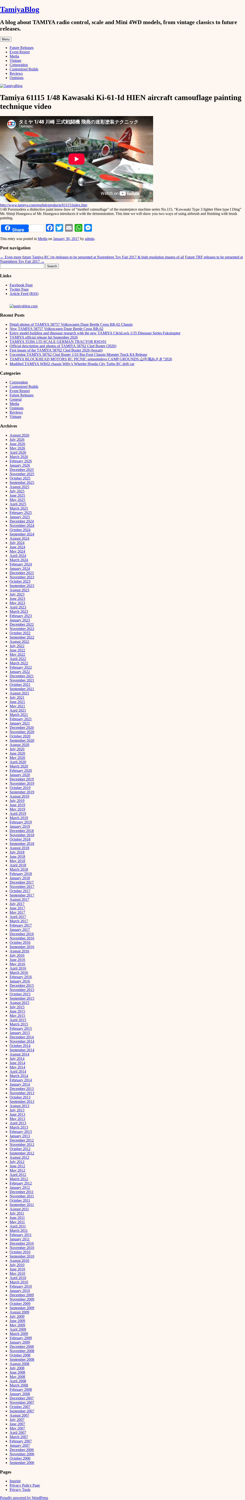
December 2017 (22, 882)
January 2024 (20, 568)
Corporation (19, 65)
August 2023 (19, 590)
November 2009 (22, 1299)
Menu (6, 39)
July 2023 (17, 594)
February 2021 (21, 719)
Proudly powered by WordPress (24, 1498)
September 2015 (22, 998)
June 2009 (17, 1321)
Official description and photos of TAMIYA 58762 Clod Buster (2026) (63, 346)
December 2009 (22, 1295)
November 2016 (22, 938)
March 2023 (19, 611)
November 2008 (22, 1351)
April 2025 (18, 504)
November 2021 (22, 680)
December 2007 (22, 1398)
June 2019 (17, 805)
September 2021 (22, 689)
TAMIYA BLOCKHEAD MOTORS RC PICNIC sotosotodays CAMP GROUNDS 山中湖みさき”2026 (91, 359)
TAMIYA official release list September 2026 (44, 337)
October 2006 (20, 1458)
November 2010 (22, 1248)
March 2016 (19, 973)
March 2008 (19, 1385)
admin (89, 239)
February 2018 (21, 874)
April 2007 (18, 1433)
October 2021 (20, 685)
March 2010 (19, 1282)
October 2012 (20, 1149)
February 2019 (21, 822)
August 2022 (19, 642)
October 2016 (20, 942)
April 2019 (18, 813)
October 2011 (20, 1200)
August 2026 (19, 435)
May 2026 (17, 448)
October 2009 (20, 1304)
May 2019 (17, 809)
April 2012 (18, 1175)
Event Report (20, 52)
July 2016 (17, 955)
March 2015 (19, 1024)
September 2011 (22, 1205)
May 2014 (17, 1067)
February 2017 (21, 925)
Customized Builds (24, 69)
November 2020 (22, 732)
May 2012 (17, 1170)
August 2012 (19, 1157)
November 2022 (22, 629)
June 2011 (17, 1218)
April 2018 (18, 865)
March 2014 (19, 1076)
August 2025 (19, 487)
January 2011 (20, 1239)
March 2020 (19, 766)
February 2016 (21, 977)
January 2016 (20, 981)
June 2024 (17, 547)
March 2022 (19, 663)
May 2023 (17, 603)
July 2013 (17, 1110)
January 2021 (20, 723)
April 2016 (18, 968)
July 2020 (17, 749)
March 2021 (19, 715)
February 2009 (21, 1338)
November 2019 (22, 783)
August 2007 (19, 1415)
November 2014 (22, 1041)
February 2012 (21, 1183)
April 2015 (18, 1020)
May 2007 (17, 1428)
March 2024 (19, 560)
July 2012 (17, 1162)
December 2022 (22, 624)
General (16, 399)
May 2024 (17, 551)
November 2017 (22, 887)
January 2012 (20, 1187)
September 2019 (22, 792)
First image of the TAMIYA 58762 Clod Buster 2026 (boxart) (56, 350)
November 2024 (22, 525)
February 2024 (21, 564)
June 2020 (17, 753)
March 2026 (19, 457)
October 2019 (20, 788)
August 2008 (19, 1364)
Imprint (15, 1481)
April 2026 (18, 452)
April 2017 (18, 917)
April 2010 (18, 1278)
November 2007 (22, 1402)
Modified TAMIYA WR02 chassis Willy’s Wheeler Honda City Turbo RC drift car (72, 364)
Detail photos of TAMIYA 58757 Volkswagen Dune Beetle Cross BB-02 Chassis (71, 324)
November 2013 (22, 1093)
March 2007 (19, 1437)
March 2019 (19, 818)
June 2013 (17, 1114)
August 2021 (19, 693)
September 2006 (22, 1463)
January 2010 (20, 1291)
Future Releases (21, 48)
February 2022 (21, 667)
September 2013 (22, 1102)
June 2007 (17, 1424)
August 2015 (19, 1003)
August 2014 (19, 1054)
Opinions (16, 78)
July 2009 (17, 1316)
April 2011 (18, 1226)
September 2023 (22, 586)
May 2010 (17, 1273)
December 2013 (22, 1089)
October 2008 (20, 1355)
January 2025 (20, 517)
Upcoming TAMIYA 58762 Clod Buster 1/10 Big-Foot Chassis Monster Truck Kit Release (78, 354)
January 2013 (20, 1136)
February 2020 (21, 771)
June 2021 (17, 702)
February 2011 (21, 1235)
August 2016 (19, 951)
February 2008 (21, 1390)
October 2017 (20, 891)
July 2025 (17, 491)
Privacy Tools (20, 1490)
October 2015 (20, 994)
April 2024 (18, 556)
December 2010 (22, 1243)
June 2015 (17, 1011)
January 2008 (20, 1394)
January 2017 (20, 930)
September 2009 (22, 1308)
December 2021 (22, 676)
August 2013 (19, 1106)
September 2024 (22, 534)
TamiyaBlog (19, 9)
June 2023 (17, 599)
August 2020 (19, 745)
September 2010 (22, 1256)
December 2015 (22, 985)
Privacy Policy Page (25, 1485)
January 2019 (20, 826)
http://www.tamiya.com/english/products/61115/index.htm (43, 205)
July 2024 (17, 543)
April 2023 (18, 607)
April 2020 (18, 762)
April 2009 (18, 1329)
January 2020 (20, 775)
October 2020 (20, 736)
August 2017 (19, 899)
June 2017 (17, 908)
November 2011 (22, 1196)
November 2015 (22, 990)
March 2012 (19, 1179)
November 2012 (22, 1144)
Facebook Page (21, 285)
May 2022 (17, 654)
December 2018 (22, 831)
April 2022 (18, 659)
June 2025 (17, 495)
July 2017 (17, 904)
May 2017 (17, 912)
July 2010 (17, 1265)
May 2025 (17, 500)
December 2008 (22, 1347)
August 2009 (19, 1312)
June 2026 (17, 444)
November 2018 (22, 835)
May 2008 (17, 1377)
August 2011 (19, 1209)
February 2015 (21, 1028)
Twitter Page (19, 289)
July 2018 (17, 852)
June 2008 (17, 1372)
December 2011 (21, 1192)
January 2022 (20, 672)
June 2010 (17, 1269)
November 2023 (22, 577)
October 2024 (20, 530)
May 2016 (17, 964)
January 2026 (20, 465)
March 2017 (19, 921)
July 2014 (17, 1059)
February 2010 (21, 1286)
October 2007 (20, 1407)
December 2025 (22, 470)
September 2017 (22, 895)
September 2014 (22, 1050)
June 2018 (17, 856)
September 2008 (22, 1359)
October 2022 (20, 633)
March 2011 (19, 1230)
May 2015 (17, 1016)
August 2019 (19, 796)
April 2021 (18, 710)
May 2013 (17, 1119)
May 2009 (17, 1325)
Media (14, 56)
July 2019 (17, 801)
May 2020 (17, 758)
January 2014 (20, 1084)
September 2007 (22, 1411)
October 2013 (20, 1097)
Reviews (16, 73)
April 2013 (18, 1123)
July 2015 (17, 1007)
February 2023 (21, 616)
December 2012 (22, 1140)
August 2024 (19, 538)
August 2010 (19, 1261)
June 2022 (17, 650)
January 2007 (20, 1445)
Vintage (15, 61)
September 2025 (22, 482)
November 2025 (22, 474)
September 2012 (22, 1153)
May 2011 (17, 1222)
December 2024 (22, 521)
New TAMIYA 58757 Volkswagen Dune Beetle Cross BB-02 (56, 329)
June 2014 (17, 1063)
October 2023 (20, 581)
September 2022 (22, 637)
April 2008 (18, 1381)
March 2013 (19, 1127)
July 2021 (17, 697)
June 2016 (17, 960)
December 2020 (22, 728)
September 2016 (22, 947)
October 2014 (20, 1046)
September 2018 (22, 844)
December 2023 (22, 573)
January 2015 (20, 1033)
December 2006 (22, 1450)
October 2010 (20, 1252)
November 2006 (22, 1454)
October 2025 (20, 478)
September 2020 (22, 740)
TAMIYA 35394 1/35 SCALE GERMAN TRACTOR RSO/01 (58, 342)
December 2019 (22, 779)
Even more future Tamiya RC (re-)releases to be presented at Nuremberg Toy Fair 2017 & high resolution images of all (92, 257)
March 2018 (19, 869)
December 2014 (22, 1037)
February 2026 (21, 461)
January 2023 (20, 620)
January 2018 (20, 878)
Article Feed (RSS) (24, 294)
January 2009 (20, 1342)
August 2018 (19, 848)
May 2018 (17, 861)
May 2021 (17, 706)
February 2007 (21, 1441)
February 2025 (21, 513)
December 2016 (22, 934)
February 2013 (21, 1132)
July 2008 (17, 1368)
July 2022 (17, 646)
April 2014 (18, 1071)
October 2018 (20, 839)
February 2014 (21, 1080)
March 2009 (19, 1334)
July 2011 (17, 1213)
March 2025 (19, 508)
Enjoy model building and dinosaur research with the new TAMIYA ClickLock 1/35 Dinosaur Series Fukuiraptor (95, 333)
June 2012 (17, 1166)
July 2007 (17, 1420)
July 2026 (17, 440)
